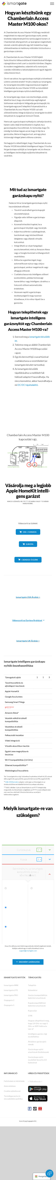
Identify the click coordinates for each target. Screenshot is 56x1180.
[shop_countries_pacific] (28, 564)
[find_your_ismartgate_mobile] (28, 821)
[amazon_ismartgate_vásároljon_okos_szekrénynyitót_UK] (28, 627)
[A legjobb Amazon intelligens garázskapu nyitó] (28, 583)
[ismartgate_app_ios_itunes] (38, 1098)
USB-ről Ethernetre (12, 782)
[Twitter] (35, 1108)
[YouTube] (40, 1108)
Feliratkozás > (36, 1081)
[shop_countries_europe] (28, 549)
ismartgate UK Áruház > (28, 640)
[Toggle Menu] (52, 3)
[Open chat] (49, 1173)
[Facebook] (29, 1108)
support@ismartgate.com (28, 951)
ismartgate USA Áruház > (28, 597)
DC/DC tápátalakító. (27, 384)
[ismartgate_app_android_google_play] (38, 1089)
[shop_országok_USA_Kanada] (28, 536)
